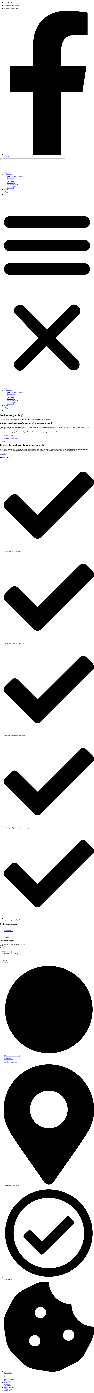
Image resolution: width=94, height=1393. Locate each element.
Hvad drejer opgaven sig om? (8, 953)
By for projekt (4, 952)
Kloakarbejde (11, 183)
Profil (5, 191)
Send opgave (7, 194)
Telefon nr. (3, 948)
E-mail (2, 950)
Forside (6, 173)
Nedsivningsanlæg (12, 184)
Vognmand (10, 188)
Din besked (3, 960)
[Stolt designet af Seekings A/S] (4, 1376)
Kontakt (6, 193)
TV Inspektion (11, 186)
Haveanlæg (10, 179)
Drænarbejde (11, 178)
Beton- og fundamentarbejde (15, 176)
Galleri (6, 189)
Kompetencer (7, 174)
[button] (47, 292)
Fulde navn (3, 946)
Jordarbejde (10, 181)
